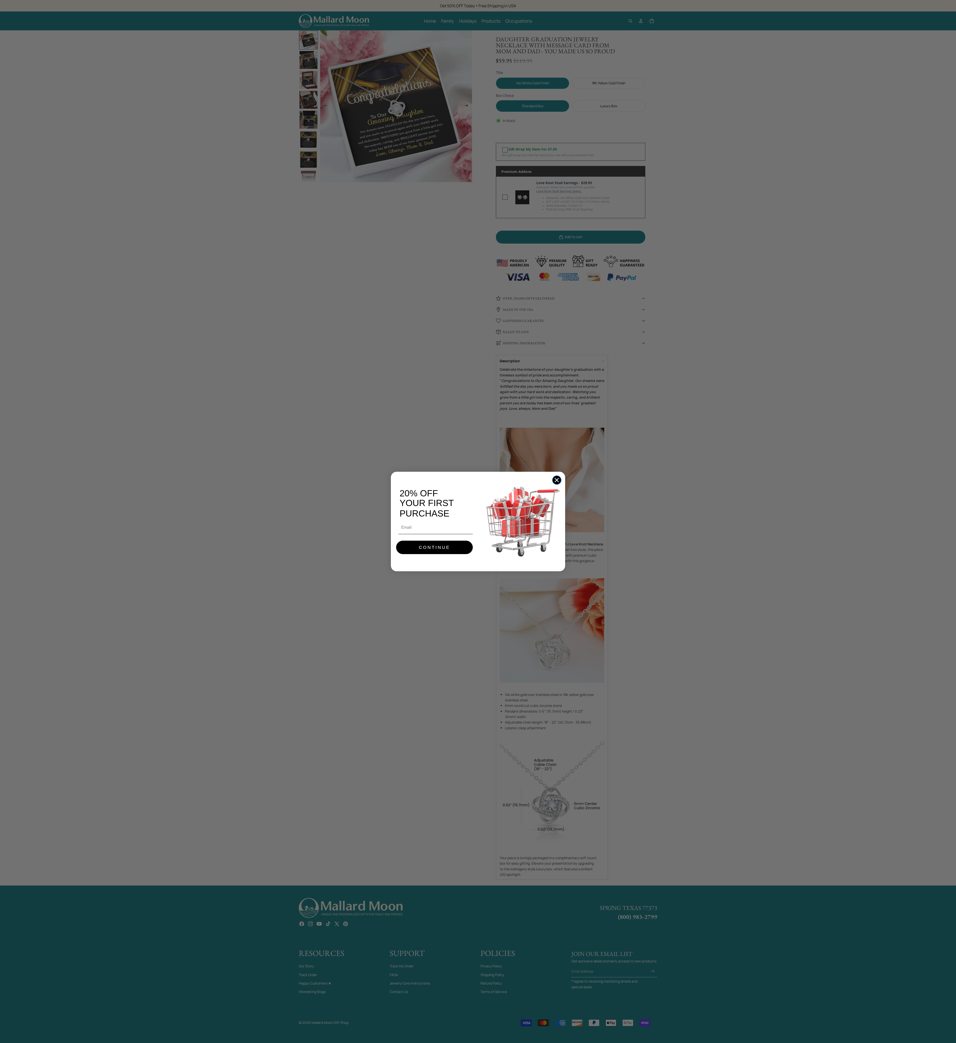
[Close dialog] (556, 480)
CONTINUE (434, 547)
